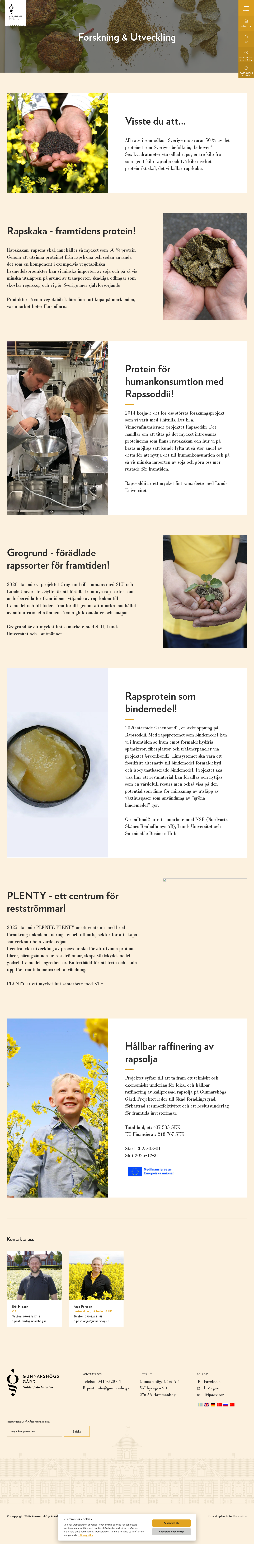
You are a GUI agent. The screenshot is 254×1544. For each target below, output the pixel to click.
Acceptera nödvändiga (171, 1531)
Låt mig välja (85, 1535)
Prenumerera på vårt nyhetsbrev (28, 1421)
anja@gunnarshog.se (96, 1321)
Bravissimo (240, 1516)
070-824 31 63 (93, 1316)
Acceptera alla (172, 1523)
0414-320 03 (109, 1381)
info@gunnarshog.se (113, 1388)
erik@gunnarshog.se (33, 1321)
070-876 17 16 (31, 1316)
